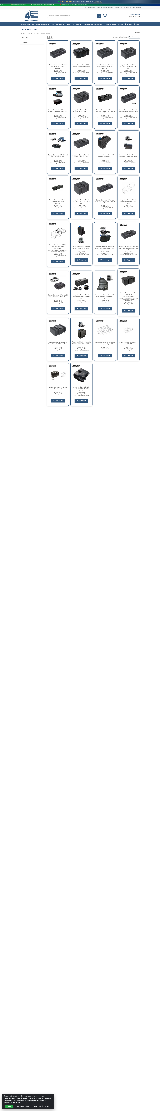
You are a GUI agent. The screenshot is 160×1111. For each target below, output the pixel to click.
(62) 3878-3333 (134, 17)
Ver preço (59, 78)
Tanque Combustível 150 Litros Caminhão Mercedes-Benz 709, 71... (128, 248)
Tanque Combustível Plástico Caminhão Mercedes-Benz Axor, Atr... (81, 296)
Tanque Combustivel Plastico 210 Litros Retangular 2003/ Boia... (128, 66)
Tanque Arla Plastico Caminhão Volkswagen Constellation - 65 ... (105, 247)
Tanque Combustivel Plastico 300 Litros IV (58, 388)
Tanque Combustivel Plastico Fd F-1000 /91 (128, 343)
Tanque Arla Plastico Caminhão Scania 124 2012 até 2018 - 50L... (105, 156)
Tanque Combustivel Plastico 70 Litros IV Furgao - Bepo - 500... (105, 343)
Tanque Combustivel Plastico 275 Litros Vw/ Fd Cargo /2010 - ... (81, 111)
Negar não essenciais (22, 1106)
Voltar (137, 32)
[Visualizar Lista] (51, 37)
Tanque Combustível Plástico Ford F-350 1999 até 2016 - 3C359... (81, 388)
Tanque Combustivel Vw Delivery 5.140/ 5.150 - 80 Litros (81, 156)
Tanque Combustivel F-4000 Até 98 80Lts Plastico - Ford (58, 156)
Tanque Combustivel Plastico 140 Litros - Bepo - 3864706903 (105, 111)
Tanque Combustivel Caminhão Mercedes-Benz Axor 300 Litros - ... (128, 111)
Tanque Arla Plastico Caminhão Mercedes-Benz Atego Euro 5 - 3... (128, 156)
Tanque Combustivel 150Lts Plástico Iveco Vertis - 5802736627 (57, 246)
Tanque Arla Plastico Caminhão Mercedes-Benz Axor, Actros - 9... (105, 296)
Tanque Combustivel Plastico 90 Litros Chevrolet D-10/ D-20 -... (58, 296)
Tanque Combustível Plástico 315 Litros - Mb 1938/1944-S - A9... (81, 201)
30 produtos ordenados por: (119, 37)
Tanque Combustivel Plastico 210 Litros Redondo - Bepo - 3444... (128, 201)
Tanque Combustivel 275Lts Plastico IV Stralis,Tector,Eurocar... (128, 294)
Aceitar (9, 1106)
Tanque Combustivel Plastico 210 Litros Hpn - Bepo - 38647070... (58, 201)
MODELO (25, 42)
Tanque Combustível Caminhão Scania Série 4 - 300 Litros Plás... (58, 343)
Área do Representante (133, 7)
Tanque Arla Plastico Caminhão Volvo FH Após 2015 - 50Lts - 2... (81, 343)
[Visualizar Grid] (48, 37)
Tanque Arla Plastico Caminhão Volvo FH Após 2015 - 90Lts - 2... (81, 248)
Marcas (25, 37)
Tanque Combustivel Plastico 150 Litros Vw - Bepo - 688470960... (58, 66)
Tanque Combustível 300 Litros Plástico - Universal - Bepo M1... (58, 111)
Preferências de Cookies (41, 1106)
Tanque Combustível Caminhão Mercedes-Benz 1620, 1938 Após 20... (104, 66)
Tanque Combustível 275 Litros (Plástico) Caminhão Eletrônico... (81, 66)
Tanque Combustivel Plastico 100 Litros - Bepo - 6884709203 (105, 201)
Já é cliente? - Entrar (93, 7)
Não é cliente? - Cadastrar (113, 7)
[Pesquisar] (99, 16)
